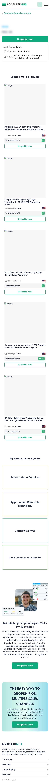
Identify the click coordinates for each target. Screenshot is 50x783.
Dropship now (25, 39)
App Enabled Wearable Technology (25, 503)
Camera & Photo (25, 530)
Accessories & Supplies (25, 477)
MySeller (12, 744)
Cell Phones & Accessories (25, 557)
